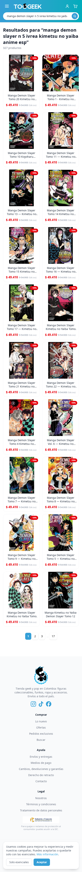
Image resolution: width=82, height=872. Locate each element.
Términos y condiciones (41, 804)
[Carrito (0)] (75, 6)
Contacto (41, 781)
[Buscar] (75, 16)
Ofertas (41, 727)
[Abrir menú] (7, 6)
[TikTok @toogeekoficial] (41, 704)
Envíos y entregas (41, 756)
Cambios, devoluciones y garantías (41, 769)
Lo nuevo (41, 721)
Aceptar (42, 862)
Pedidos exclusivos (41, 733)
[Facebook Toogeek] (48, 704)
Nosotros (41, 798)
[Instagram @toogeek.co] (33, 704)
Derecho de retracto (41, 775)
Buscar (41, 740)
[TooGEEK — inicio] (28, 6)
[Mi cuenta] (67, 6)
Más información (47, 854)
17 (53, 636)
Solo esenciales (19, 862)
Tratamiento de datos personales (41, 810)
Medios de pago (41, 763)
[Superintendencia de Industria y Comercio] (41, 819)
